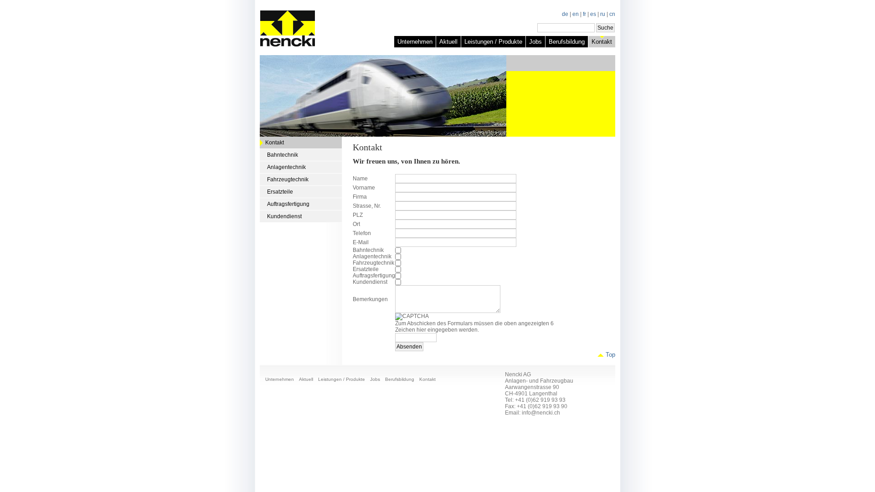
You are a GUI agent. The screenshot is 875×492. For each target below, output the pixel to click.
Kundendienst (284, 216)
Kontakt (602, 41)
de (565, 14)
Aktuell (448, 41)
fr (584, 14)
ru (602, 14)
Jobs (535, 41)
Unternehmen (414, 41)
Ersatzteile (280, 192)
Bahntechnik (282, 155)
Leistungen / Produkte (493, 41)
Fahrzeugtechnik (288, 179)
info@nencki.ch (541, 413)
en (575, 14)
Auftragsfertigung (288, 204)
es (593, 14)
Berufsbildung (567, 41)
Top (610, 354)
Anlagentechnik (286, 167)
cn (612, 14)
